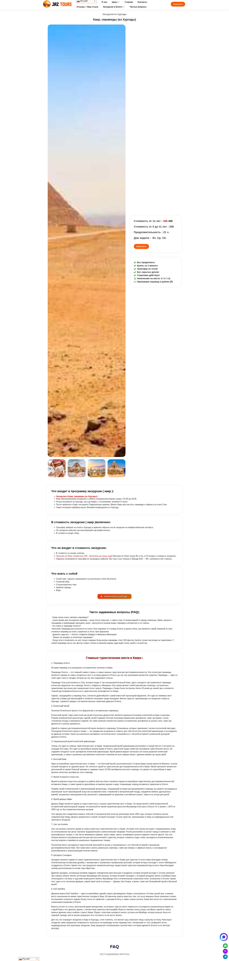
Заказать (178, 4)
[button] (50, 468)
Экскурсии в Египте (112, 7)
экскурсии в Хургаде (115, 596)
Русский (26, 959)
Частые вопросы (138, 7)
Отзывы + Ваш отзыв (87, 7)
